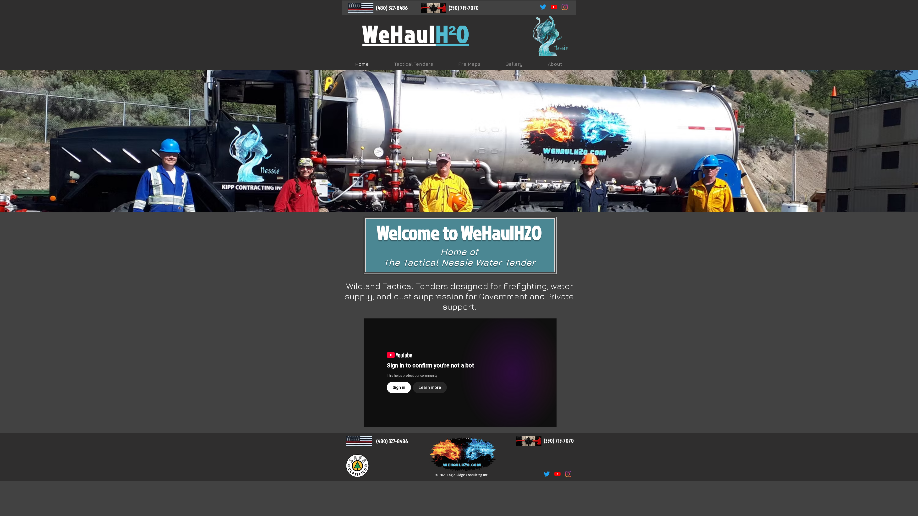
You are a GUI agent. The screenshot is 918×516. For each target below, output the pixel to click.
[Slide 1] (446, 200)
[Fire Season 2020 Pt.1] (460, 372)
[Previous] (27, 141)
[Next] (891, 141)
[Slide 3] (451, 200)
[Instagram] (565, 7)
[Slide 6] (472, 200)
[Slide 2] (456, 200)
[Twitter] (543, 7)
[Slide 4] (462, 200)
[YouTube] (554, 7)
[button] (414, 64)
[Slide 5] (467, 200)
